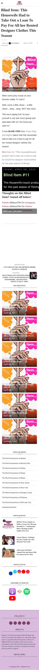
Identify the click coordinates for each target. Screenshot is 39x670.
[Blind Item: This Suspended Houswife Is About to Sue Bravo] (19, 354)
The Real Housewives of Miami (13, 478)
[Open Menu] (2, 3)
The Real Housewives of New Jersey (15, 483)
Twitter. (29, 206)
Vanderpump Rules (9, 507)
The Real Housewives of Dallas (13, 468)
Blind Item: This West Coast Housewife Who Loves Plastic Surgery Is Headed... (19, 307)
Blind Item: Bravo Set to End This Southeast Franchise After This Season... (17, 436)
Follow (5, 202)
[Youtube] (12, 596)
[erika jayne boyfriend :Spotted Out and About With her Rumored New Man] (8, 553)
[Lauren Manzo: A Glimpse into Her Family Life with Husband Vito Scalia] (8, 540)
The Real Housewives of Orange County (17, 493)
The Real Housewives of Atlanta (14, 458)
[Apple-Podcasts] (12, 590)
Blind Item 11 (8, 152)
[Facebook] (10, 623)
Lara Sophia (15, 43)
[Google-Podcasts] (19, 590)
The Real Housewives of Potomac (14, 497)
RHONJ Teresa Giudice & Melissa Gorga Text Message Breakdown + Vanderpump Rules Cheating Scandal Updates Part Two (26, 526)
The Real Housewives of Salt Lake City (16, 502)
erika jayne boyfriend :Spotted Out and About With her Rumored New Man (26, 552)
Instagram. (30, 202)
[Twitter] (15, 623)
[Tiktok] (24, 623)
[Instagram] (19, 623)
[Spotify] (26, 590)
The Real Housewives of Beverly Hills (16, 463)
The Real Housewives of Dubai (13, 473)
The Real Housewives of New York (15, 488)
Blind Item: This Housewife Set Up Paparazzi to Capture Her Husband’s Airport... (19, 384)
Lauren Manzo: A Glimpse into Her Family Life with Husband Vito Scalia (26, 539)
